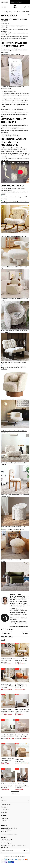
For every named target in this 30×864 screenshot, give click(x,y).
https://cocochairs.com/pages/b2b (18, 621)
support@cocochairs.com (11, 834)
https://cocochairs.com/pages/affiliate (19, 626)
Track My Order (5, 810)
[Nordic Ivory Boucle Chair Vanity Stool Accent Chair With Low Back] (15, 315)
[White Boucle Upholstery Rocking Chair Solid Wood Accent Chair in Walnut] (15, 219)
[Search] (4, 6)
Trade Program (4, 818)
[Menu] (1, 6)
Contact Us (3, 812)
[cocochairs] (15, 7)
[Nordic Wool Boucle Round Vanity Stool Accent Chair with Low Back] (1, 195)
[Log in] (25, 6)
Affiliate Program (5, 821)
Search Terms (4, 807)
